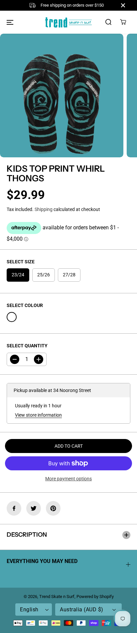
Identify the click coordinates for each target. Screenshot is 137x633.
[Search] (108, 22)
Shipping (44, 209)
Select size (21, 261)
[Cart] (123, 22)
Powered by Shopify (95, 596)
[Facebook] (14, 508)
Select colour (25, 305)
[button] (10, 22)
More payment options (68, 478)
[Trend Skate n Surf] (68, 22)
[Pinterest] (53, 508)
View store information (38, 415)
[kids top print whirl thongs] (61, 95)
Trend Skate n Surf (56, 596)
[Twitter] (33, 508)
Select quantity (27, 345)
